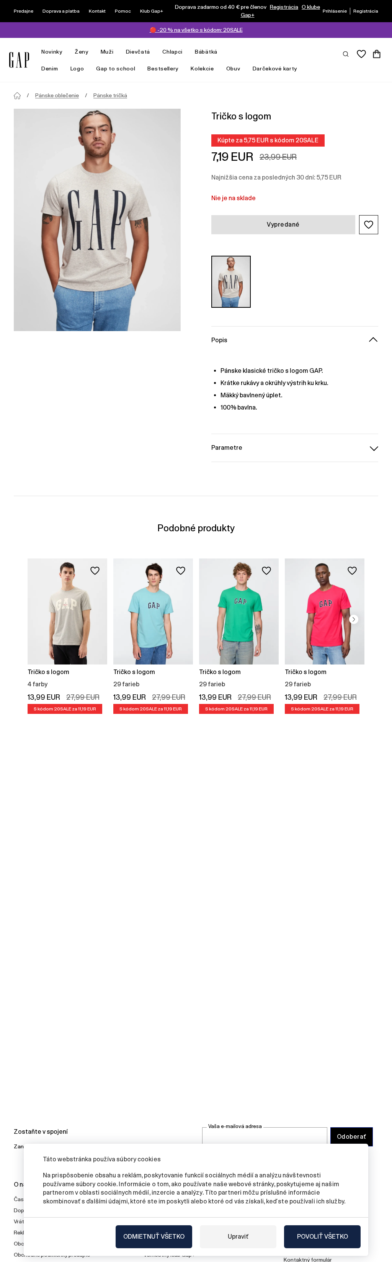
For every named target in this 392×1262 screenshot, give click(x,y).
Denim (49, 68)
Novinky (51, 52)
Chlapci (172, 52)
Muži (107, 52)
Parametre (226, 447)
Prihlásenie (335, 11)
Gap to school (115, 68)
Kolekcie (202, 68)
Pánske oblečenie (57, 95)
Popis (219, 340)
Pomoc (123, 11)
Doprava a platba (61, 11)
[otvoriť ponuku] (66, 52)
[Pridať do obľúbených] (95, 571)
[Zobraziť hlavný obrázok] (97, 220)
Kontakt (97, 11)
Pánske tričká (110, 95)
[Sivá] (231, 282)
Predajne (23, 11)
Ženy (81, 52)
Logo (77, 68)
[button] (368, 224)
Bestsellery (162, 68)
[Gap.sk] (19, 60)
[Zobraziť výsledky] (346, 54)
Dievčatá (138, 52)
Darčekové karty (275, 68)
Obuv (233, 68)
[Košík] (376, 54)
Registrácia (284, 7)
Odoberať (351, 1136)
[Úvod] (17, 95)
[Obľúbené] (361, 54)
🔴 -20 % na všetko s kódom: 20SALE (196, 30)
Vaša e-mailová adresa (235, 1126)
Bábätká (206, 52)
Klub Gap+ (151, 11)
